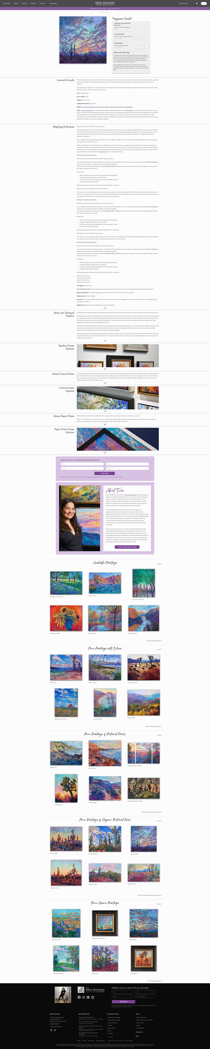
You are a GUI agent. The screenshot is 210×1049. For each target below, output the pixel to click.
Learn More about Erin (127, 547)
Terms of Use (89, 477)
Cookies (84, 1040)
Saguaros (121, 107)
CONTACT (43, 3)
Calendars (110, 1033)
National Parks (128, 107)
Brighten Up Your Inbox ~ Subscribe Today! (105, 8)
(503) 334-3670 (183, 3)
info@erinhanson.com (56, 1026)
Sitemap (79, 1040)
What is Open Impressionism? (144, 1020)
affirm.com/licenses (87, 1046)
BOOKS (24, 3)
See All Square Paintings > (155, 981)
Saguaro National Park (111, 107)
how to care (102, 151)
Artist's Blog (139, 1022)
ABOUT (16, 3)
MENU (204, 3)
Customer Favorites (88, 107)
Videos (138, 1025)
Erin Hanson (128, 110)
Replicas (110, 1025)
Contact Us (139, 1032)
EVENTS (33, 3)
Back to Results (105, 12)
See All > (159, 564)
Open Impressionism (87, 110)
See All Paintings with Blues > (154, 726)
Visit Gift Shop (140, 1028)
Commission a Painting (114, 1020)
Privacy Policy (97, 477)
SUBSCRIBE (53, 3)
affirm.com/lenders (149, 1044)
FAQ (137, 1036)
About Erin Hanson (141, 1017)
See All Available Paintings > (154, 640)
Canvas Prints (111, 1028)
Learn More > (111, 1037)
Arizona (102, 107)
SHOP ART (7, 3)
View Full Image (98, 60)
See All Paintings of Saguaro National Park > (150, 895)
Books (109, 1030)
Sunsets (97, 107)
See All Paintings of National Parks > (152, 812)
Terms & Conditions (100, 1040)
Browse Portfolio (112, 1022)
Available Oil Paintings (114, 1017)
